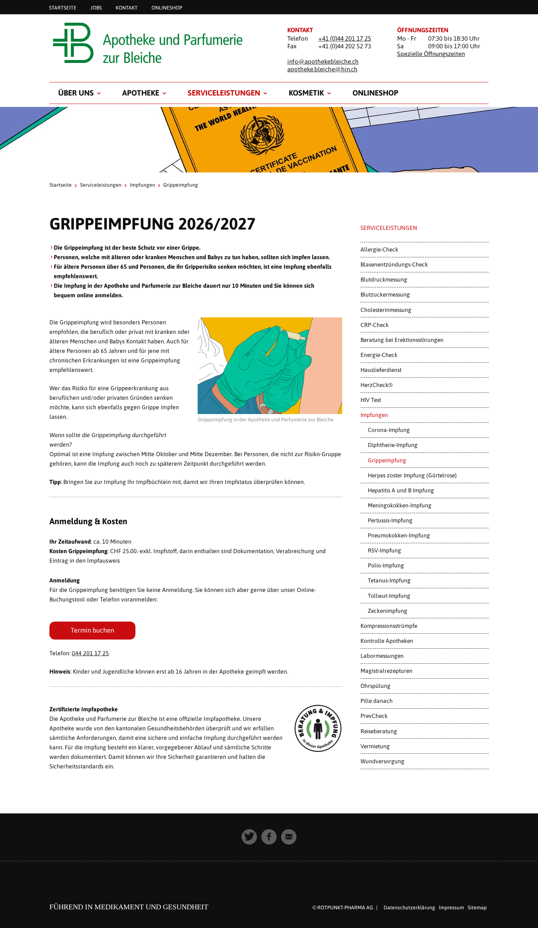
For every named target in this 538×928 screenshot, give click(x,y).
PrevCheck (374, 715)
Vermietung (375, 746)
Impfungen (142, 185)
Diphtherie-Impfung (393, 444)
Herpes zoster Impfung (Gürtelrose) (412, 475)
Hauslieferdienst (380, 369)
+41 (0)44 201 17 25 (344, 38)
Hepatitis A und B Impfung (401, 490)
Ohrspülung (375, 685)
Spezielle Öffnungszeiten (431, 53)
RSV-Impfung (384, 550)
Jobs (96, 7)
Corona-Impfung (389, 429)
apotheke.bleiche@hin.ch (322, 69)
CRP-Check (374, 324)
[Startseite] (159, 43)
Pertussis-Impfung (390, 520)
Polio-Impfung (386, 565)
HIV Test (370, 399)
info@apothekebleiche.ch (323, 61)
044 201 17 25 (90, 653)
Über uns (76, 92)
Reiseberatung (378, 731)
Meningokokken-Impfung (399, 505)
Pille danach (376, 700)
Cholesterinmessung (385, 309)
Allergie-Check (379, 249)
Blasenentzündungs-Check (394, 264)
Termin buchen (92, 630)
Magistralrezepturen (386, 670)
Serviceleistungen (224, 92)
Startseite (62, 7)
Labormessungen (382, 655)
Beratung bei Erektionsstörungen (402, 339)
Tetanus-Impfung (389, 580)
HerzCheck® (376, 384)
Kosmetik (306, 92)
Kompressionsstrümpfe (388, 625)
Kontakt (127, 7)
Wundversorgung (382, 761)
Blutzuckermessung (385, 294)
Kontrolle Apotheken (386, 640)
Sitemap (477, 907)
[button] (249, 837)
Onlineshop (167, 7)
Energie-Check (378, 354)
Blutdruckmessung (383, 279)
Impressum (451, 907)
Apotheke (140, 92)
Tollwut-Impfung (389, 595)
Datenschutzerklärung (409, 907)
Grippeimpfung (387, 460)
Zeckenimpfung (387, 610)
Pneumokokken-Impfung (399, 535)
